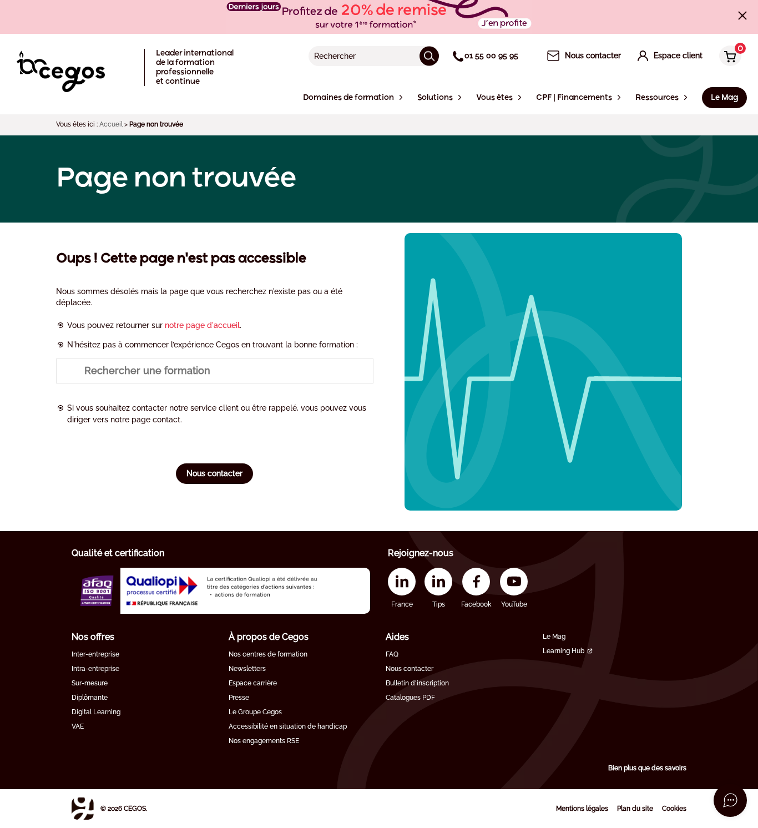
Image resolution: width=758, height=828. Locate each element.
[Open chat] (730, 800)
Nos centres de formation (268, 654)
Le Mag (554, 636)
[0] (727, 57)
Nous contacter (214, 473)
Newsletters (247, 669)
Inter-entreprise (95, 654)
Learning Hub (563, 651)
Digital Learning (96, 712)
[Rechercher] (429, 55)
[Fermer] (742, 15)
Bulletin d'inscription (417, 683)
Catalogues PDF (410, 697)
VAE (78, 726)
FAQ (392, 654)
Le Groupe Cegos (255, 712)
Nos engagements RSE (264, 741)
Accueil (111, 124)
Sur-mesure (90, 683)
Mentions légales (582, 808)
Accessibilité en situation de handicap (288, 726)
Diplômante (90, 697)
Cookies (674, 808)
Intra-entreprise (95, 669)
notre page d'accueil (202, 325)
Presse (239, 697)
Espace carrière (253, 683)
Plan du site (635, 808)
